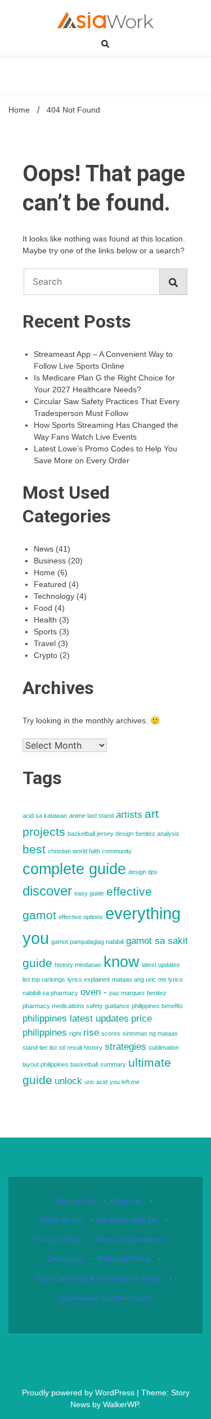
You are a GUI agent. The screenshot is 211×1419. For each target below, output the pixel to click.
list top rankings (44, 979)
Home (44, 572)
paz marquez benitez (138, 993)
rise (91, 1032)
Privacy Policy (57, 1239)
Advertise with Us (127, 1219)
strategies (125, 1046)
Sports (45, 631)
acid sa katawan (45, 815)
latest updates (161, 964)
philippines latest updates (76, 1018)
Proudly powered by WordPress (79, 1392)
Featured (50, 584)
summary (113, 1064)
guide (37, 962)
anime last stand (91, 815)
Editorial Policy (124, 1258)
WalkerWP (120, 1404)
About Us (125, 1200)
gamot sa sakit (157, 940)
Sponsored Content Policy (106, 1297)
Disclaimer (65, 1258)
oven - (93, 992)
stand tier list (40, 1047)
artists (129, 814)
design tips (143, 872)
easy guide (89, 893)
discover (47, 890)
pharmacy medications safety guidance (76, 1005)
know (122, 962)
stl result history (80, 1047)
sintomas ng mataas (150, 1033)
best (34, 849)
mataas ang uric (134, 979)
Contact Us (75, 1200)
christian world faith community (90, 851)
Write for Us (61, 1219)
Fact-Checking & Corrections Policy (98, 1278)
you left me (125, 1081)
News (43, 548)
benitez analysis (157, 833)
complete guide (74, 869)
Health (45, 619)
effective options (81, 917)
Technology (54, 596)
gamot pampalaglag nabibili (87, 941)
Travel (45, 643)
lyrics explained (89, 979)
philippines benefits (157, 1005)
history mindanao (78, 964)
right (75, 1033)
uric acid (95, 1081)
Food (43, 607)
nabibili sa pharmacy (50, 993)
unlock (68, 1081)
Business (50, 560)
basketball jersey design (100, 833)
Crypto (45, 655)
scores (110, 1033)
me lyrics (170, 979)
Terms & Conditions (130, 1239)
